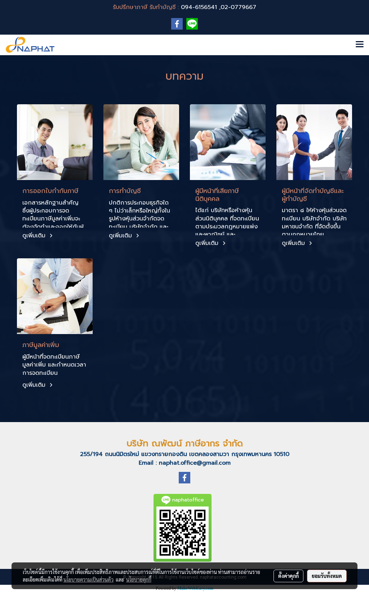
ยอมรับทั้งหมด (327, 576)
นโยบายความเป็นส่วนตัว (88, 579)
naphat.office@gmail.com (195, 463)
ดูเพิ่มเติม (35, 235)
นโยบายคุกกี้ (138, 579)
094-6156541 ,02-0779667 (218, 7)
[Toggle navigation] (360, 45)
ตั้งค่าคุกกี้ (288, 576)
